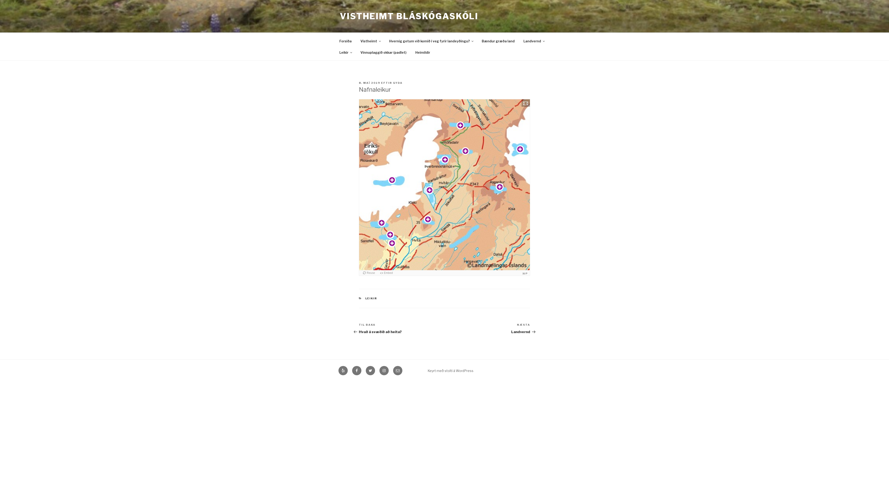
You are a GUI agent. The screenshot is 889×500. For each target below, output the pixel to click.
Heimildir (422, 52)
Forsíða (345, 41)
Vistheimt (368, 41)
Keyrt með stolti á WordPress (450, 371)
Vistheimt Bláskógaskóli (409, 16)
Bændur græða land (498, 41)
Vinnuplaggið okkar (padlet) (383, 52)
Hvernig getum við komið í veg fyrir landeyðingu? (429, 41)
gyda (398, 82)
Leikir (343, 52)
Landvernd (532, 41)
